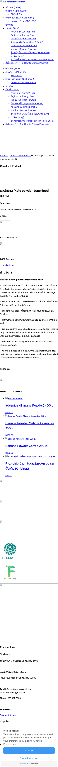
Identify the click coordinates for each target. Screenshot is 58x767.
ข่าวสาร (9, 25)
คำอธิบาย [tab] (9, 265)
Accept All (29, 750)
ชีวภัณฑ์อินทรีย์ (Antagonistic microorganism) (32, 59)
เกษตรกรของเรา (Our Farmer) (19, 18)
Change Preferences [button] (29, 758)
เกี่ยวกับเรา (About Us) (15, 11)
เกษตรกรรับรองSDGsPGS (23, 21)
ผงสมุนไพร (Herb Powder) (23, 39)
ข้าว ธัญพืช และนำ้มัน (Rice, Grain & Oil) (30, 52)
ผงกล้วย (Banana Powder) (23, 49)
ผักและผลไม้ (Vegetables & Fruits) (27, 42)
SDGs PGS (16, 14)
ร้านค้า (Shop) (12, 28)
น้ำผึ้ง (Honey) (17, 56)
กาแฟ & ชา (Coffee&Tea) (23, 32)
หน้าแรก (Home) (13, 7)
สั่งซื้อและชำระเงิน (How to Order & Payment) (27, 63)
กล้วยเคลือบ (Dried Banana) (24, 45)
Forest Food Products (20, 155)
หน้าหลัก (4, 155)
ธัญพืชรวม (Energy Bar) (22, 35)
